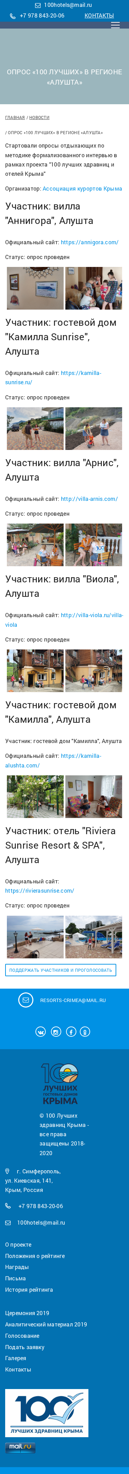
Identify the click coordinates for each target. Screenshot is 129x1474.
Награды (17, 1266)
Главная (15, 117)
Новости (39, 117)
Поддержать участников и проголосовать (60, 970)
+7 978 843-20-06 (42, 15)
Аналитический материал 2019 (46, 1324)
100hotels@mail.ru (68, 4)
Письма (15, 1278)
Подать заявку (24, 1347)
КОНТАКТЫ (99, 15)
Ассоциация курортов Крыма (82, 188)
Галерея (15, 1358)
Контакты (18, 1369)
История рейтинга (29, 1289)
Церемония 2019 (27, 1312)
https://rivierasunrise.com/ (40, 890)
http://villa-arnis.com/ (89, 498)
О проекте (18, 1244)
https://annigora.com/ (90, 242)
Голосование (22, 1335)
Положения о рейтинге (35, 1255)
